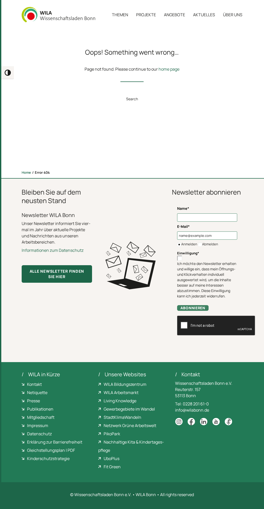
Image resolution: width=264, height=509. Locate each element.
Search (132, 98)
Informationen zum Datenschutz (53, 250)
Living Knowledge (120, 401)
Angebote (174, 15)
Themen (120, 15)
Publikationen (40, 409)
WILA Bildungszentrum (125, 384)
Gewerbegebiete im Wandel (129, 409)
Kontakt (34, 384)
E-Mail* (183, 226)
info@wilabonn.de (192, 410)
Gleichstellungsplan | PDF (51, 450)
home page (169, 69)
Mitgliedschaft (40, 417)
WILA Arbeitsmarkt (121, 392)
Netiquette (37, 392)
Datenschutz (39, 434)
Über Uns (232, 15)
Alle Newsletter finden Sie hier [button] (57, 274)
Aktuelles (204, 15)
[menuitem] (122, 14)
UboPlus (111, 458)
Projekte (146, 15)
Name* (183, 208)
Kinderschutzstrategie (48, 458)
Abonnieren (192, 307)
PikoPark (112, 434)
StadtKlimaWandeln (122, 417)
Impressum (37, 425)
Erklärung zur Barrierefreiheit (54, 442)
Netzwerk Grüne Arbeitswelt (130, 425)
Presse (33, 401)
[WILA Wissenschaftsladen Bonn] (58, 14)
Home (26, 172)
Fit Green (112, 467)
